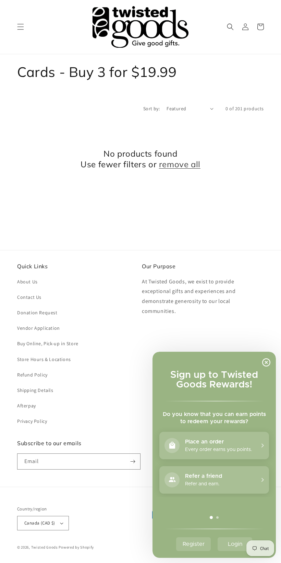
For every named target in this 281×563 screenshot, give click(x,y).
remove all (179, 164)
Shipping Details (35, 390)
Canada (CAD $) (39, 523)
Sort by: (151, 108)
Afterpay (26, 406)
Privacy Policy (32, 421)
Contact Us (29, 297)
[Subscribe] (132, 461)
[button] (20, 26)
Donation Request (37, 312)
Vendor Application (38, 328)
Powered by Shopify (76, 547)
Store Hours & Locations (44, 359)
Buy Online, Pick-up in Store (47, 343)
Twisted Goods (44, 547)
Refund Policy (32, 375)
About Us (27, 282)
